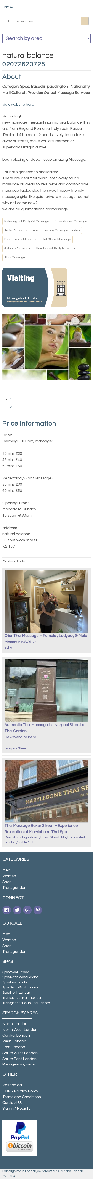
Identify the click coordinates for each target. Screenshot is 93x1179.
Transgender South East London (26, 1003)
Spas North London (16, 992)
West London (14, 1041)
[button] (8, 6)
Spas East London (15, 982)
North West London (19, 1030)
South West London (20, 1053)
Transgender (14, 888)
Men (6, 870)
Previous (6, 384)
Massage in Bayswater (18, 1064)
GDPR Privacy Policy (20, 1091)
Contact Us (12, 1103)
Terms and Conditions (21, 1097)
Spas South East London (20, 987)
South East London (19, 1059)
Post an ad (12, 1085)
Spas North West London (20, 977)
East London (13, 1047)
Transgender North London (22, 997)
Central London (16, 1035)
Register (24, 1108)
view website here (18, 104)
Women (9, 876)
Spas (6, 882)
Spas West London (16, 972)
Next (6, 393)
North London (14, 1024)
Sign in (8, 1108)
